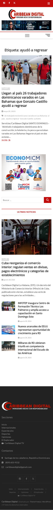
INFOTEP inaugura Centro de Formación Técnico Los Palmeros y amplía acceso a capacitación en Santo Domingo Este (34, 309)
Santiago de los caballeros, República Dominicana (27, 458)
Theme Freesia (35, 502)
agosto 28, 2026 (9, 280)
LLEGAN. (37, 119)
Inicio (4, 424)
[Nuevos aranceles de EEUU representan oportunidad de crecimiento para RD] (8, 329)
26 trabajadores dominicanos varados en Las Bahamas (25, 116)
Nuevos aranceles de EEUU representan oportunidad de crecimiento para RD (34, 330)
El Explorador (8, 440)
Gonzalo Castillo (26, 119)
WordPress (46, 502)
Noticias (6, 88)
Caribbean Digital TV (14, 443)
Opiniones (6, 437)
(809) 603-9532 (12, 462)
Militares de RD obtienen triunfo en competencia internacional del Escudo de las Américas (33, 348)
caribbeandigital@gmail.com (18, 467)
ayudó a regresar (12, 119)
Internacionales (9, 427)
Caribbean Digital (10, 501)
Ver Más (9, 140)
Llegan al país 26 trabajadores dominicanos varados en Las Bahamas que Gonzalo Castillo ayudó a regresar (24, 99)
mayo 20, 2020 (9, 111)
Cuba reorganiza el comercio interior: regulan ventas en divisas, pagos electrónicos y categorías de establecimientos (25, 269)
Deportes (6, 434)
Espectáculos (8, 430)
